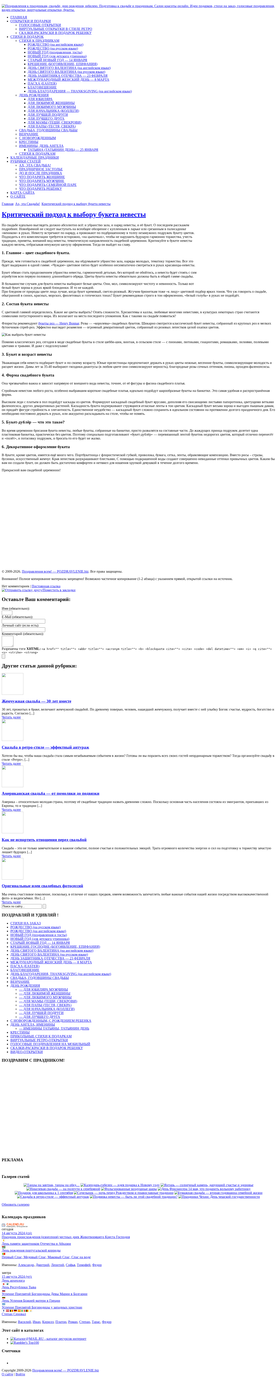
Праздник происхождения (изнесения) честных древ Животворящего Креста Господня (66, 1237)
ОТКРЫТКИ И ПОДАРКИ (30, 21)
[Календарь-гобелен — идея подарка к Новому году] (120, 1185)
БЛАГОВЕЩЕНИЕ (42, 87)
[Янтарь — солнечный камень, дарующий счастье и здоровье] (207, 1185)
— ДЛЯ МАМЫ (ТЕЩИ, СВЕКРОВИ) (48, 1001)
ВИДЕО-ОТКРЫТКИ (26, 1052)
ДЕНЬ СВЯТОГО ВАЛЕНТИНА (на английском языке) (69, 68)
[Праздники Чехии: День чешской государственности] (219, 1197)
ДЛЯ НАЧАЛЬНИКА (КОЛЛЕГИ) (53, 111)
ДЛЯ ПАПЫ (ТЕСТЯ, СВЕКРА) (52, 126)
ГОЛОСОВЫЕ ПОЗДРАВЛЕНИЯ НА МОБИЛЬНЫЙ (50, 1044)
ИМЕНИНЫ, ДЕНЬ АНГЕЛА (41, 146)
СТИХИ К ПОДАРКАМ (37, 153)
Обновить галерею (15, 1204)
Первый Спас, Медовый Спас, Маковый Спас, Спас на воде (46, 1257)
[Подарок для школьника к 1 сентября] (44, 1193)
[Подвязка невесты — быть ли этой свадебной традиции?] (133, 1197)
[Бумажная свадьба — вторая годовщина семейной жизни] (218, 1193)
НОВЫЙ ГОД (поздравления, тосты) (55, 52)
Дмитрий (42, 1265)
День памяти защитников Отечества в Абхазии (36, 1244)
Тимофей (83, 1265)
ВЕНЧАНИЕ (28, 134)
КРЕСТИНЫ (28, 142)
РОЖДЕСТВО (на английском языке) (55, 44)
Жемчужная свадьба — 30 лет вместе (36, 701)
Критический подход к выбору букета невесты (76, 204)
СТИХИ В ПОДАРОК (27, 37)
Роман (72, 1322)
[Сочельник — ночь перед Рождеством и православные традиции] (124, 1193)
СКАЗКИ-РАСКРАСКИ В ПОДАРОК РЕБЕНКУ (55, 33)
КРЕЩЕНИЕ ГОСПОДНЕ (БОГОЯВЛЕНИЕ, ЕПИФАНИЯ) (55, 946)
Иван (36, 1322)
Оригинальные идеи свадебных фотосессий (42, 886)
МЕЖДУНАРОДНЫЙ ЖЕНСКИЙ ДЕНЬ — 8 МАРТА (68, 79)
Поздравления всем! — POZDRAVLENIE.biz (55, 571)
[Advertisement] (239, 255)
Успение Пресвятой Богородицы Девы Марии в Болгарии (44, 1294)
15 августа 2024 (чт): (17, 1276)
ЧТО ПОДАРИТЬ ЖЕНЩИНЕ (42, 177)
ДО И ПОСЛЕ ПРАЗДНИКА (40, 173)
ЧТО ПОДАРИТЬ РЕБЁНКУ (40, 189)
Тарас (96, 1322)
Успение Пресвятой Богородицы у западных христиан (42, 1307)
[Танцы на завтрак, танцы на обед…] (52, 1185)
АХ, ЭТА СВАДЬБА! (35, 165)
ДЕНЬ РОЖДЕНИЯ (34, 95)
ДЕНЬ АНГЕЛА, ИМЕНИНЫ (32, 1024)
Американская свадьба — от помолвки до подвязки (50, 793)
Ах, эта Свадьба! (27, 204)
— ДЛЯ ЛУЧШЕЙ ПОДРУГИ (41, 1013)
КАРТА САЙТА (22, 192)
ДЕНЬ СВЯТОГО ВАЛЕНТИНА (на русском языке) (66, 72)
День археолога (13, 1280)
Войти (20, 1374)
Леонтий (57, 1265)
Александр (26, 1265)
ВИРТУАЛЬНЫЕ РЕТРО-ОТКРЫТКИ (39, 1040)
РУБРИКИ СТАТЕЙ (25, 161)
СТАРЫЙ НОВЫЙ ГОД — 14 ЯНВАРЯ (57, 60)
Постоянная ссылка (46, 586)
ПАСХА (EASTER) (42, 83)
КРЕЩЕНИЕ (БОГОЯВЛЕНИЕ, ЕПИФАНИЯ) (62, 64)
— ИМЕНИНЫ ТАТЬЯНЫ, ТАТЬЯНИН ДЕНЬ (54, 1028)
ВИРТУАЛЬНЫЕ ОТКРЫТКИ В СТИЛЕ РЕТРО (55, 29)
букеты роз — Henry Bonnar (58, 323)
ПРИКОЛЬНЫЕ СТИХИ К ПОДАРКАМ (41, 1036)
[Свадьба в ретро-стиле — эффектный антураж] (53, 1197)
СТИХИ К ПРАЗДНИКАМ (39, 40)
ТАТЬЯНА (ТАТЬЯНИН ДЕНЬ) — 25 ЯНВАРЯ (63, 150)
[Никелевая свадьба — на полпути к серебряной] (63, 1189)
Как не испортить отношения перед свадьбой (44, 839)
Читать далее (11, 717)
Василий (24, 1322)
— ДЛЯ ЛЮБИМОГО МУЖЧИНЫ (45, 997)
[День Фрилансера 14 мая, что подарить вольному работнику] (204, 1189)
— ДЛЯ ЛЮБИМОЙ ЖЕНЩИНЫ (44, 993)
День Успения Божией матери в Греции (31, 1300)
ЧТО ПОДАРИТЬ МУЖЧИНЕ (41, 181)
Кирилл (48, 1322)
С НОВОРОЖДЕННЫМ (37, 138)
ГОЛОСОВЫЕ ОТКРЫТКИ (40, 25)
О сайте (7, 1374)
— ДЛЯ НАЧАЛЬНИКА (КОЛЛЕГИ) (47, 1009)
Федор (97, 1265)
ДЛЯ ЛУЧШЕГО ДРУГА (46, 118)
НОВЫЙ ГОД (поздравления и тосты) (38, 935)
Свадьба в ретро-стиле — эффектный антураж (45, 747)
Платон (60, 1322)
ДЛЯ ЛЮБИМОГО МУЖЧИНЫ (52, 107)
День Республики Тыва (19, 1287)
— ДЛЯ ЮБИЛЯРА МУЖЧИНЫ (43, 989)
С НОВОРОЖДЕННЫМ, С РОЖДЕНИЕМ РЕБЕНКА (50, 1021)
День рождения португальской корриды (31, 1250)
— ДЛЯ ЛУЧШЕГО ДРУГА (39, 1017)
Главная (7, 204)
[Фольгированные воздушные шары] (129, 1189)
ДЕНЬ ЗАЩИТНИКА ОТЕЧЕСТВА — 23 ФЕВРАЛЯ (68, 76)
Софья (70, 1265)
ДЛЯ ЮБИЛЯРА (40, 99)
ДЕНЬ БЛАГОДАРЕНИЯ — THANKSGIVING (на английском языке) (80, 91)
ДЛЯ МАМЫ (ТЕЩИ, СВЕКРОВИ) (54, 122)
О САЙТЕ (18, 196)
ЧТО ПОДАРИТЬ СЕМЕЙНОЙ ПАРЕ (48, 185)
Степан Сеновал (14, 1314)
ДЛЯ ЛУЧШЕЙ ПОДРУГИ (48, 114)
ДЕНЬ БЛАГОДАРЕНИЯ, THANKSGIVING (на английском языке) (60, 974)
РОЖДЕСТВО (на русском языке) (53, 48)
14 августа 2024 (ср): (17, 1233)
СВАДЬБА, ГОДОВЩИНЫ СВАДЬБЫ (48, 130)
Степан (84, 1322)
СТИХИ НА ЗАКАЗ (25, 923)
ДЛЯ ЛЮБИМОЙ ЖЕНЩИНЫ (51, 103)
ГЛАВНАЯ (18, 17)
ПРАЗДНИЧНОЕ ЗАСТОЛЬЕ (41, 169)
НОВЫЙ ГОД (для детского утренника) (57, 56)
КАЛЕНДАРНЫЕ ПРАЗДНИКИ (34, 157)
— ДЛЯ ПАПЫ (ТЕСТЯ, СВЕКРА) (45, 1005)
